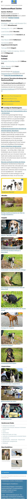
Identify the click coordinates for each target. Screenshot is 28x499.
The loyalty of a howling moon (9, 61)
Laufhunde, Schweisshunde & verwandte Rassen (14, 436)
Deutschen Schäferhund (7, 89)
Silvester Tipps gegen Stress (8, 235)
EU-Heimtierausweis (6, 419)
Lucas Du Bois (5, 31)
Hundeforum (14, 483)
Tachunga (4, 48)
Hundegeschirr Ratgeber (7, 328)
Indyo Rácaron (5, 40)
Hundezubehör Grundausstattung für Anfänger (13, 270)
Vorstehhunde (6, 438)
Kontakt (3, 498)
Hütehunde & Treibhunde (9, 425)
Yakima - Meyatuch (6, 66)
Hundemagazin (6, 483)
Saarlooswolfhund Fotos (10, 98)
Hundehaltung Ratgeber (8, 486)
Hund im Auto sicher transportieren (10, 383)
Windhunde (5, 443)
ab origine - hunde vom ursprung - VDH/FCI (13, 51)
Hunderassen (5, 481)
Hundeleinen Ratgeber (7, 345)
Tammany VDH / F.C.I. (7, 28)
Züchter (12, 481)
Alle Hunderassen (8, 104)
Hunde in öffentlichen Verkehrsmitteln (11, 146)
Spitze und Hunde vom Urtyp (9, 434)
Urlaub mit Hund (12, 490)
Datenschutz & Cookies (19, 498)
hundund (11, 494)
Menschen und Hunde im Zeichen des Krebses (13, 162)
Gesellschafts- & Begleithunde (10, 441)
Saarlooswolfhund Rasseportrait (12, 96)
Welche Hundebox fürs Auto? (8, 401)
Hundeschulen (18, 481)
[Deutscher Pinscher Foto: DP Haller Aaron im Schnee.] (16, 452)
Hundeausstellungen (6, 488)
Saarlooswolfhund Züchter (11, 101)
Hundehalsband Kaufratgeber (8, 363)
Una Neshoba (5, 43)
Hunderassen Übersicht (8, 192)
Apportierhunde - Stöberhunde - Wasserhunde (14, 439)
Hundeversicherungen (7, 492)
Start (2, 5)
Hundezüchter (7, 5)
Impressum (9, 498)
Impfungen (4, 490)
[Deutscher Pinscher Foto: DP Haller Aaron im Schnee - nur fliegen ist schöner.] (16, 463)
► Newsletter (5, 472)
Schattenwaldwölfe (6, 34)
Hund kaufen (19, 486)
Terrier (4, 431)
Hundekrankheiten (17, 488)
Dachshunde (6, 432)
